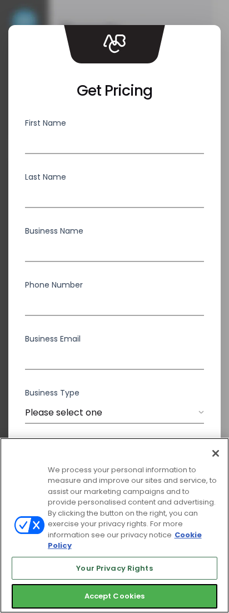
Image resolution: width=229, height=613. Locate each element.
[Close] (215, 453)
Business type (52, 392)
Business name (54, 230)
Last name (45, 176)
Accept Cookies (114, 596)
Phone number (54, 284)
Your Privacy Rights (114, 568)
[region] (114, 525)
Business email (53, 338)
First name (45, 122)
